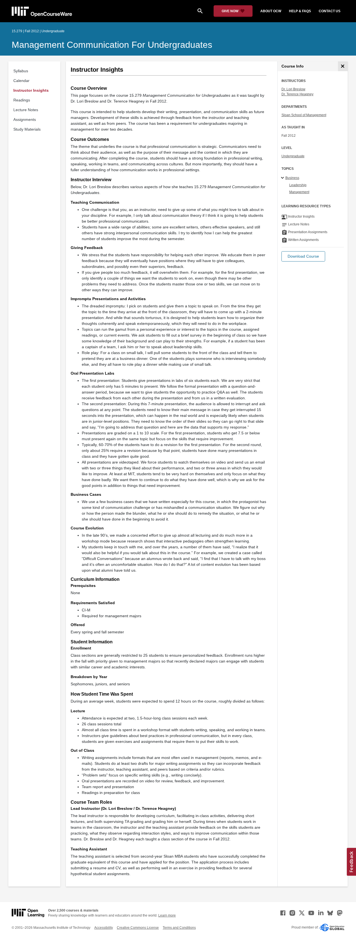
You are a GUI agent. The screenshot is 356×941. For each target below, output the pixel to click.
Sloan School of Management (303, 115)
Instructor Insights (31, 90)
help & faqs (300, 11)
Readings (21, 100)
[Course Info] (343, 66)
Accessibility (103, 928)
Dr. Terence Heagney (297, 94)
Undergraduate (293, 156)
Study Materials (27, 129)
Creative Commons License (138, 928)
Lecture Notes (25, 110)
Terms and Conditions (179, 928)
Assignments (24, 119)
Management (299, 192)
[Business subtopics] (283, 178)
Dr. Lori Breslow (293, 89)
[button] (303, 256)
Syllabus (20, 71)
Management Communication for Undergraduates (112, 45)
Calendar (21, 80)
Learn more (167, 915)
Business (292, 178)
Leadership (297, 185)
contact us (329, 11)
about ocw (270, 11)
